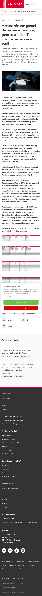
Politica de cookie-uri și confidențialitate (16, 583)
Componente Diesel (33, 561)
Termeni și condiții (8, 587)
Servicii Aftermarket (9, 439)
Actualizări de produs (9, 476)
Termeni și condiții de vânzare (12, 416)
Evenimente (6, 507)
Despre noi (6, 398)
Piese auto (5, 465)
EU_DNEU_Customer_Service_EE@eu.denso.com (19, 522)
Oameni (4, 402)
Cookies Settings (21, 308)
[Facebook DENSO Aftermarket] (16, 550)
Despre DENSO (18, 20)
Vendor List (7, 296)
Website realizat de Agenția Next (14, 592)
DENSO (12, 4)
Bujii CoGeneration (8, 454)
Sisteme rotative (8, 569)
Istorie (4, 405)
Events (16, 356)
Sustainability (19, 376)
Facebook (31, 313)
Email (10, 320)
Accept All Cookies (21, 302)
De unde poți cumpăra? (10, 488)
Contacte (5, 413)
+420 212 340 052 (8, 518)
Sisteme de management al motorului (22, 565)
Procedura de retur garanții (11, 424)
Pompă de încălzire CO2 (10, 443)
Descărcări (5, 492)
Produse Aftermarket (9, 435)
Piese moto (6, 469)
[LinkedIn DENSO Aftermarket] (10, 550)
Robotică (5, 446)
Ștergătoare (20, 569)
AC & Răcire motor (8, 561)
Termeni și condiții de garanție (12, 420)
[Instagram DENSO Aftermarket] (23, 550)
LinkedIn (11, 313)
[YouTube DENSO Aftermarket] (4, 550)
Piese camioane (7, 473)
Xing (10, 326)
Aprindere (20, 561)
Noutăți (4, 503)
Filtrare (4, 565)
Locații (4, 409)
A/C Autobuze (7, 450)
